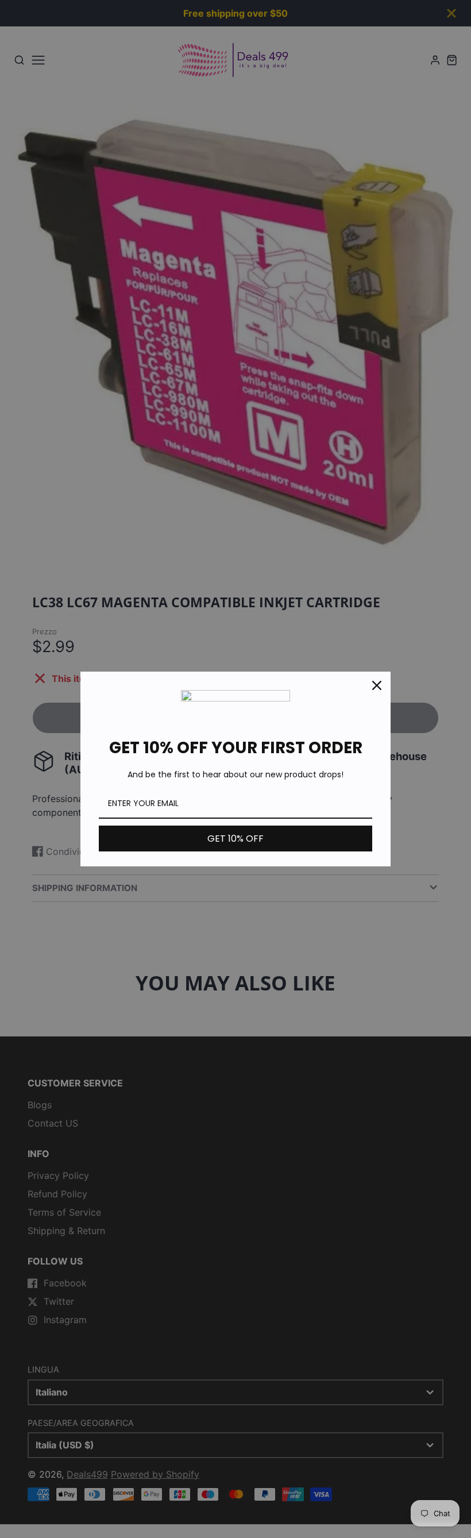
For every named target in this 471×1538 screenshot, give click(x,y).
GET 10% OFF (235, 838)
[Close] (377, 685)
